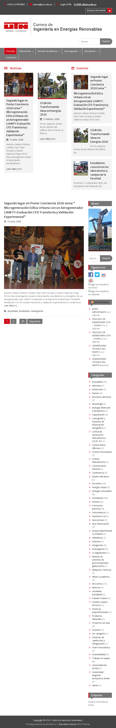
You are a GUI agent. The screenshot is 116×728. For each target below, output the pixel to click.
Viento (95, 685)
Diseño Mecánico (100, 476)
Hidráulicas (97, 537)
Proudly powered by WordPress (41, 724)
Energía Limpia (99, 487)
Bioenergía (97, 403)
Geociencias (98, 520)
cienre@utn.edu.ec (42, 4)
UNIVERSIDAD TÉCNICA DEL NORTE (99, 348)
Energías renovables (102, 491)
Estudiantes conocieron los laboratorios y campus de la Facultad (99, 170)
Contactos (11, 57)
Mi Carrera (97, 583)
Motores (96, 587)
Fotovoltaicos (99, 512)
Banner (95, 393)
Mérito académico (101, 576)
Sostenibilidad (99, 654)
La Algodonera (99, 552)
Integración (97, 545)
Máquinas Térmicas (101, 569)
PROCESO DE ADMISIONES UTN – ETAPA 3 (101, 322)
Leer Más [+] (13, 168)
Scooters (96, 629)
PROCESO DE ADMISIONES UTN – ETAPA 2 (101, 335)
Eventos (96, 501)
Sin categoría (98, 633)
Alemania (96, 385)
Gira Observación (100, 523)
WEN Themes (83, 724)
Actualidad (13, 311)
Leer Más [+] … (11, 305)
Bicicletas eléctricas (101, 396)
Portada (10, 51)
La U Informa (101, 302)
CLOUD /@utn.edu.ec (85, 4)
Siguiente (34, 321)
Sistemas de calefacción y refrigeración (98, 640)
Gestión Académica (47, 51)
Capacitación (98, 414)
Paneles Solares (100, 598)
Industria (96, 541)
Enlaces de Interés (96, 10)
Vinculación (89, 51)
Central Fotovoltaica (102, 451)
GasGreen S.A (98, 516)
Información (25, 51)
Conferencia (98, 472)
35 (23, 321)
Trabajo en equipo (101, 658)
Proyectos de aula (101, 622)
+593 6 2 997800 (16, 4)
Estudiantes (24, 311)
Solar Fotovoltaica (101, 647)
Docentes (97, 483)
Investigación (71, 51)
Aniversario (97, 389)
